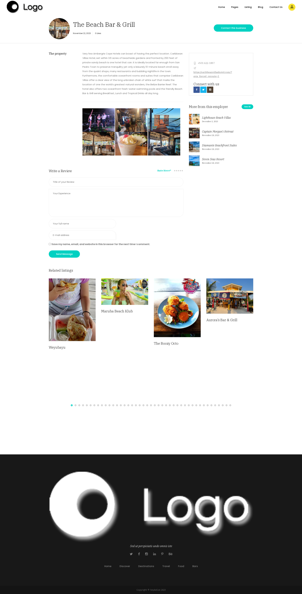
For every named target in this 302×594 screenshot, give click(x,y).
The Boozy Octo (113, 343)
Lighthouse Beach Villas (216, 117)
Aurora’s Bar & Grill (169, 320)
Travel (166, 566)
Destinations (146, 566)
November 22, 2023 (82, 33)
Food (181, 566)
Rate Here (164, 170)
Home (107, 566)
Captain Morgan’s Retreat (217, 131)
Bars (195, 566)
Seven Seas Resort (213, 159)
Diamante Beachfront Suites (219, 145)
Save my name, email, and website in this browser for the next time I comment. (100, 244)
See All (247, 106)
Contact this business (233, 28)
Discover (125, 566)
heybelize (155, 589)
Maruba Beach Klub (64, 311)
